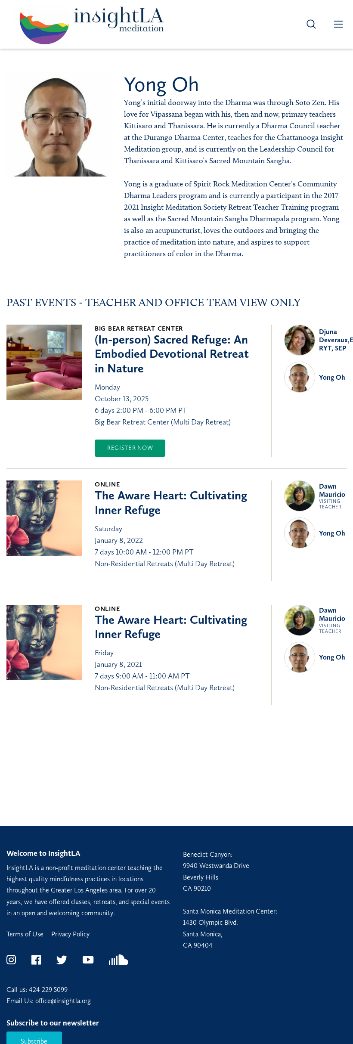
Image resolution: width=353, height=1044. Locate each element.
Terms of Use (24, 934)
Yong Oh (332, 377)
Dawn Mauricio (332, 496)
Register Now (130, 448)
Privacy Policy (70, 934)
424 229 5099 (48, 989)
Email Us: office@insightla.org (48, 1001)
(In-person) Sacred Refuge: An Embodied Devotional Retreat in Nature (172, 353)
